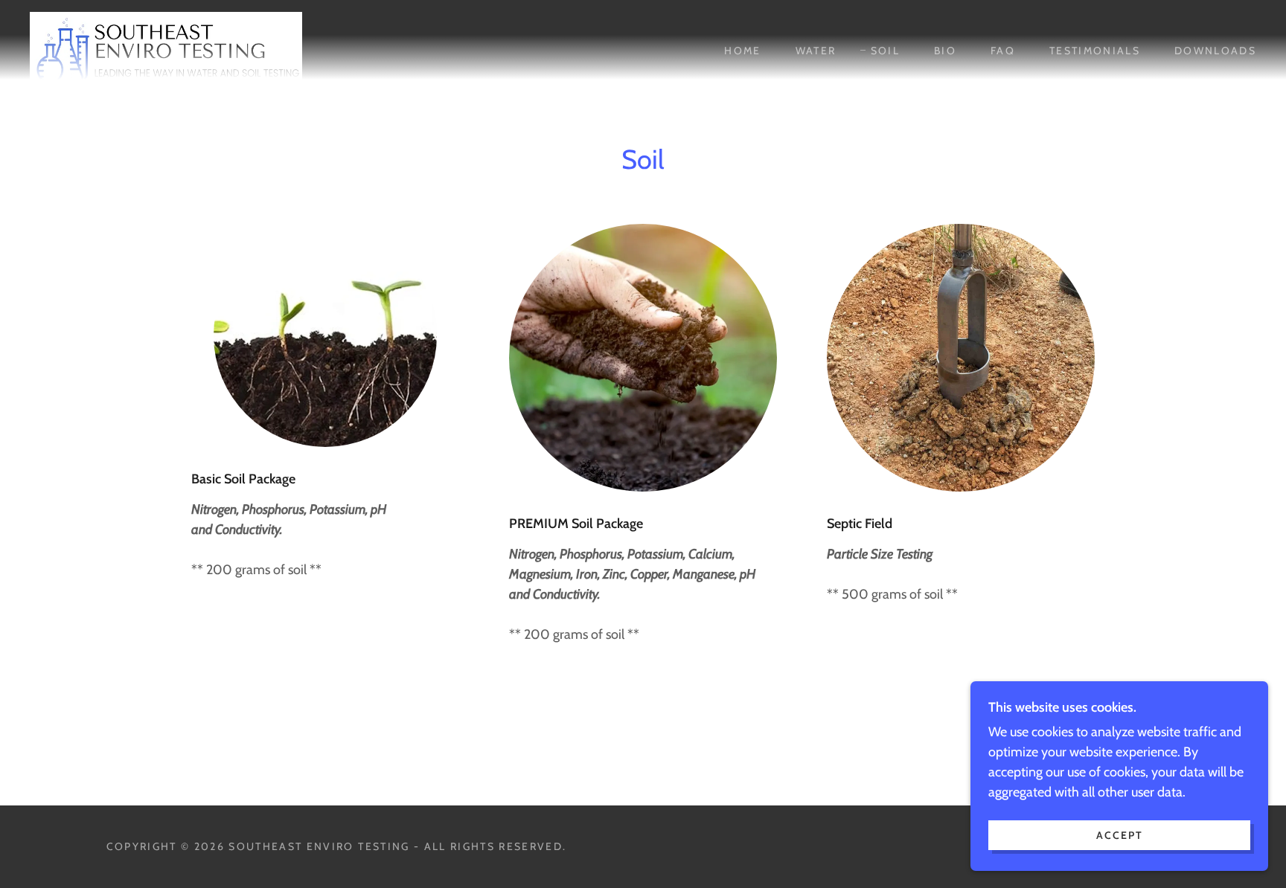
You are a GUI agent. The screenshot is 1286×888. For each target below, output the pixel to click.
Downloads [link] (1215, 50)
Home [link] (742, 50)
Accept (1119, 834)
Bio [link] (945, 50)
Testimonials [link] (1094, 50)
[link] (166, 49)
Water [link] (816, 50)
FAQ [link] (1003, 50)
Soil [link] (885, 50)
